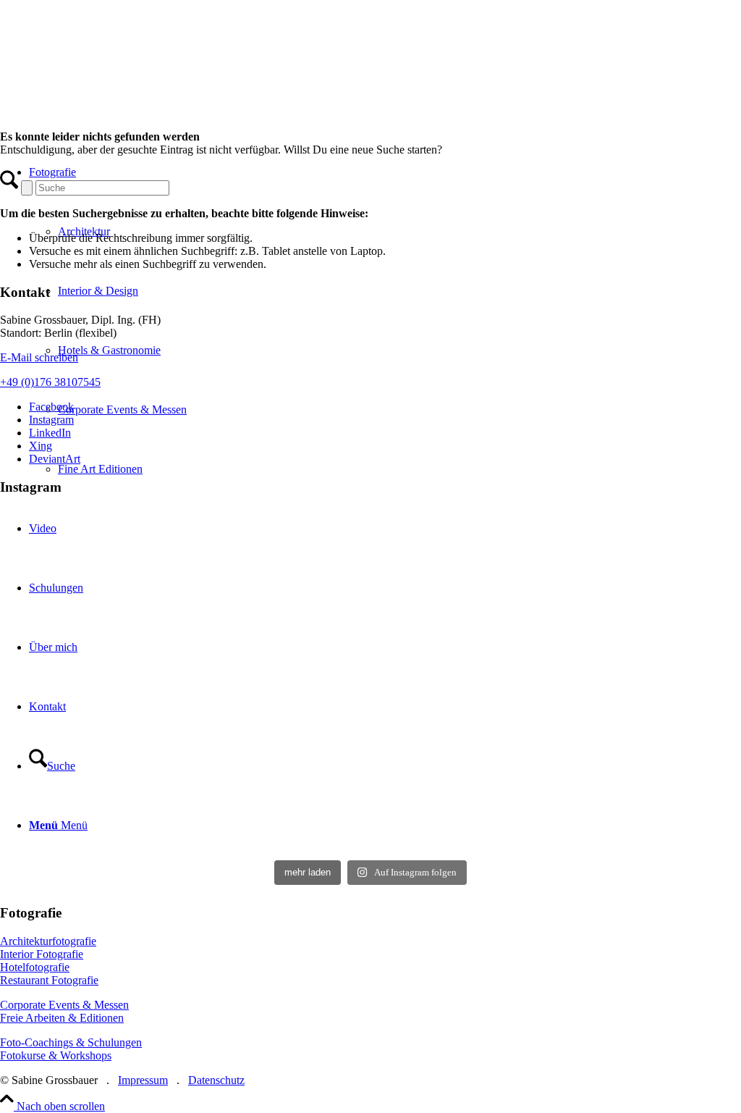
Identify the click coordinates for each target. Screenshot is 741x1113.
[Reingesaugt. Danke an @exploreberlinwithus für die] (121, 598)
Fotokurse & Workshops (55, 1055)
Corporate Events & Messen (64, 1005)
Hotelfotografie (34, 967)
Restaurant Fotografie (49, 980)
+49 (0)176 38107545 (50, 382)
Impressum (143, 1080)
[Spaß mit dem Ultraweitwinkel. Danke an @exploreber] (620, 767)
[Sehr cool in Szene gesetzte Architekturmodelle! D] (371, 767)
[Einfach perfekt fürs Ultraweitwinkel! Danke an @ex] (371, 598)
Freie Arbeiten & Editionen (62, 1018)
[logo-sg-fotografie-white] (211, 101)
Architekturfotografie (48, 941)
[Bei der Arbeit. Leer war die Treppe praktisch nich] (620, 598)
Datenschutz (216, 1080)
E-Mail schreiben (39, 357)
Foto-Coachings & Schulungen (71, 1042)
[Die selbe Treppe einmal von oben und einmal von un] (121, 767)
